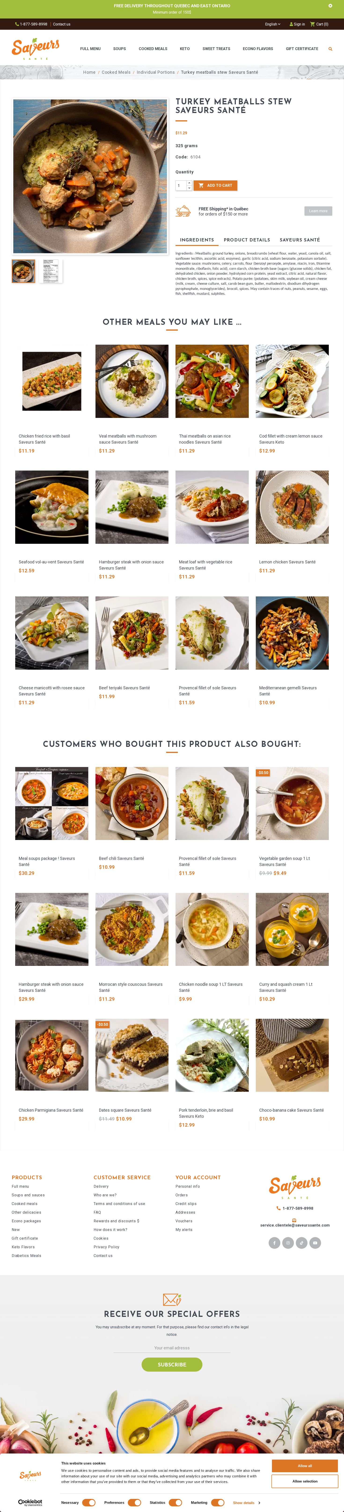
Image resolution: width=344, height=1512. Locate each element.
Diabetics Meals (26, 1255)
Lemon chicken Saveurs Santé (287, 561)
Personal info (188, 1186)
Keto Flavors (23, 1247)
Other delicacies (26, 1212)
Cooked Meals (153, 49)
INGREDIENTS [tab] (197, 240)
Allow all (305, 1466)
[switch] (134, 1502)
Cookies (101, 1238)
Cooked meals (25, 1204)
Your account (198, 1178)
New (16, 1229)
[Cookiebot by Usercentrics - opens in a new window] (30, 1502)
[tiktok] (302, 1243)
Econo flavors (258, 49)
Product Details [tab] (247, 240)
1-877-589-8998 (33, 24)
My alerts (184, 1229)
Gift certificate (25, 1238)
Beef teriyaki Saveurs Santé (124, 687)
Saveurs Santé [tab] (300, 240)
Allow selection (305, 1481)
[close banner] (330, 6)
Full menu (20, 1186)
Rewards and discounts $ (116, 1221)
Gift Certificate (302, 49)
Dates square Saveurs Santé (125, 1110)
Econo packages (26, 1221)
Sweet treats (216, 49)
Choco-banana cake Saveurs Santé (291, 1110)
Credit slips (186, 1204)
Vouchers (184, 1221)
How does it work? (111, 1229)
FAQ (97, 1212)
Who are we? (105, 1195)
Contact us (61, 24)
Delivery (101, 1186)
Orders (182, 1195)
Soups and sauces (28, 1195)
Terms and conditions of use (119, 1204)
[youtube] (315, 1243)
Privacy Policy (107, 1247)
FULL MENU (90, 49)
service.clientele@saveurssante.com (295, 1225)
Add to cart (215, 185)
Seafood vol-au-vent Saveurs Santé (51, 561)
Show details (243, 1503)
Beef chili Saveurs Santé (121, 858)
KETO (185, 49)
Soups (119, 49)
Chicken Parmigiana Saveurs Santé (51, 1110)
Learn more (318, 211)
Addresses (185, 1212)
